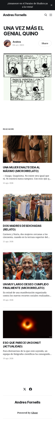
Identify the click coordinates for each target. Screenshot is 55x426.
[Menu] (50, 15)
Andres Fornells (15, 15)
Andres (17, 41)
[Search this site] (45, 15)
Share (45, 43)
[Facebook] (30, 389)
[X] (24, 389)
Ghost (34, 412)
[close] (51, 5)
